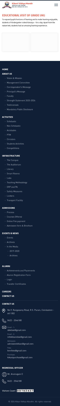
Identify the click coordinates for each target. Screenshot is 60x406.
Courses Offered (14, 216)
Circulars (11, 139)
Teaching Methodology (17, 182)
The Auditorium (14, 164)
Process (10, 212)
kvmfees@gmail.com (16, 350)
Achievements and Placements (21, 270)
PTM (9, 134)
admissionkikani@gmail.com (20, 343)
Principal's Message (16, 91)
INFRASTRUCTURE (11, 155)
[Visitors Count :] (25, 392)
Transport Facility (15, 200)
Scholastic (11, 121)
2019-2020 (14, 251)
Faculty (10, 96)
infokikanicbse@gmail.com (19, 337)
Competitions (13, 148)
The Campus (12, 160)
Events (10, 237)
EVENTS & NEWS (10, 233)
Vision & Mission (14, 78)
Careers (6, 291)
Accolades (11, 130)
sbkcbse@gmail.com (16, 330)
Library (10, 169)
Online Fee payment (16, 221)
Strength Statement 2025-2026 (21, 100)
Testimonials (12, 105)
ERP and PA (12, 187)
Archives (11, 242)
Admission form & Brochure (20, 225)
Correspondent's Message (19, 87)
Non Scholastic (14, 126)
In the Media (12, 246)
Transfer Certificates (16, 284)
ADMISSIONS (8, 207)
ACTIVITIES (7, 117)
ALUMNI (6, 266)
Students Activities (15, 143)
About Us (7, 73)
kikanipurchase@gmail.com (20, 357)
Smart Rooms (13, 173)
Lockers (10, 195)
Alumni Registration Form (19, 275)
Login (9, 279)
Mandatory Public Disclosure (20, 109)
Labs (9, 178)
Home (5, 69)
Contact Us (8, 296)
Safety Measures (14, 191)
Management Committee (18, 82)
